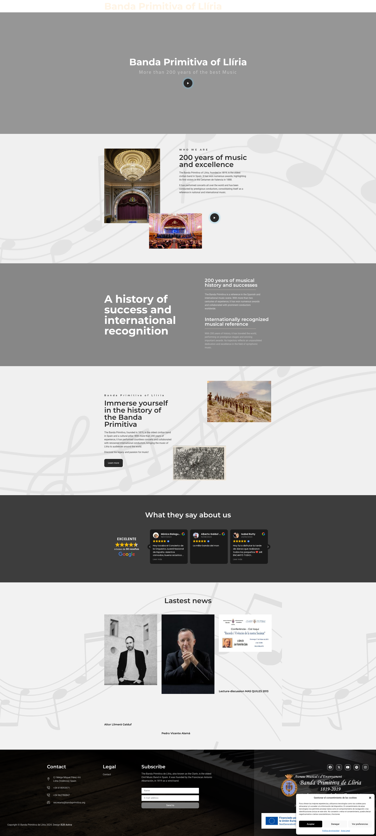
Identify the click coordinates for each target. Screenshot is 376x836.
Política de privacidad (330, 831)
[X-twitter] (339, 767)
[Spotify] (357, 767)
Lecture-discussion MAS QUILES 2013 (243, 691)
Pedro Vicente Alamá (176, 733)
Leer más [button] (197, 559)
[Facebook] (330, 767)
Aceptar (310, 824)
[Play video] (188, 83)
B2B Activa (66, 824)
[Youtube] (348, 767)
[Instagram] (365, 767)
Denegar (335, 824)
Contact (107, 774)
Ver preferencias (360, 824)
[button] (370, 797)
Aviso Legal (345, 831)
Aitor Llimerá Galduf (118, 724)
